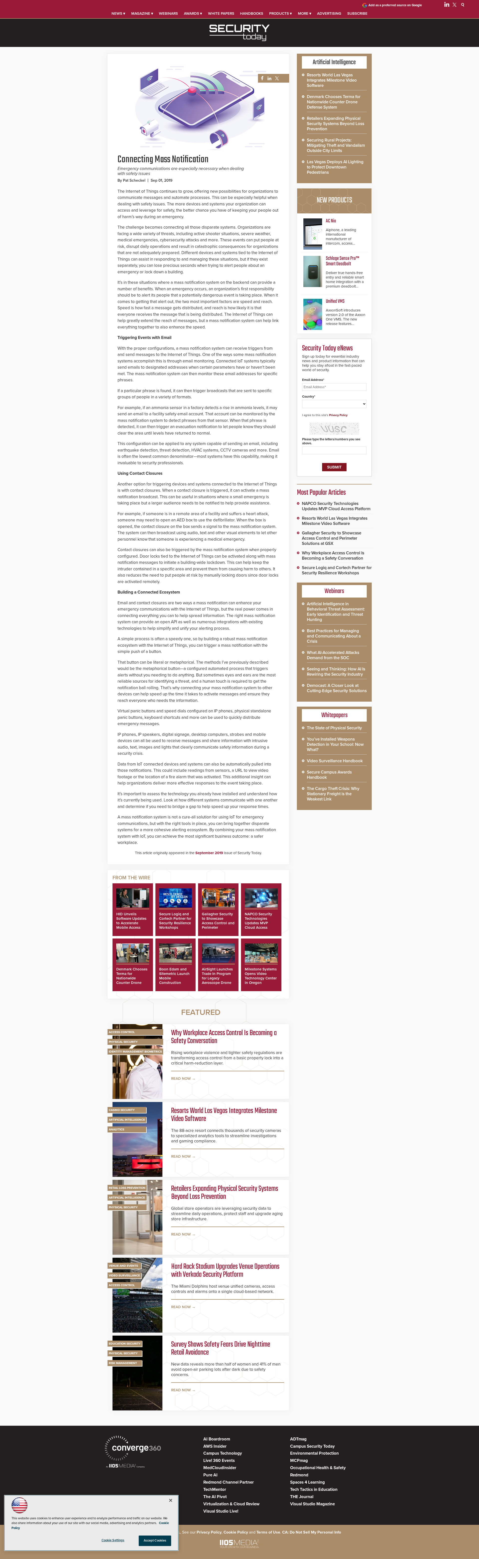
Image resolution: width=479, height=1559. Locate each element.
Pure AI (210, 1475)
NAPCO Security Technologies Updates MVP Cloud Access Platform (258, 923)
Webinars (168, 13)
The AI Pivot (215, 1496)
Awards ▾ (193, 13)
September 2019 (209, 853)
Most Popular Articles (321, 492)
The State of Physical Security (334, 728)
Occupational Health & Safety (318, 1467)
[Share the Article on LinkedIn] (268, 78)
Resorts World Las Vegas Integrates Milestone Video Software (224, 1115)
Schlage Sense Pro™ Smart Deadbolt (342, 261)
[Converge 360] (133, 1449)
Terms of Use (268, 1532)
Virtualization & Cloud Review (231, 1504)
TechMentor (214, 1489)
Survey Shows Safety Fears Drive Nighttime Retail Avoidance (220, 1349)
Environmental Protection (314, 1453)
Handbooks (251, 13)
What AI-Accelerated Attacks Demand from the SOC (333, 655)
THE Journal (301, 1496)
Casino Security (122, 1110)
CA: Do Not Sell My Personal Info (311, 1532)
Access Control (122, 1032)
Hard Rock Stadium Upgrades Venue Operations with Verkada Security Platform (225, 1271)
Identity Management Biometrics (135, 1051)
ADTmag (298, 1439)
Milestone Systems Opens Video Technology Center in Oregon (261, 976)
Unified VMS (335, 301)
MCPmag (299, 1460)
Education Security (125, 1343)
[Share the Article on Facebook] (261, 78)
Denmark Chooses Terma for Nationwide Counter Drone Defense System (131, 978)
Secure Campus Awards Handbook (329, 775)
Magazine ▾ (142, 13)
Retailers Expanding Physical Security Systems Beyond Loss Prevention (224, 1193)
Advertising (329, 13)
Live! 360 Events (219, 1460)
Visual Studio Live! (220, 1511)
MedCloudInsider (219, 1467)
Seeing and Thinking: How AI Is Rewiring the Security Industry (336, 671)
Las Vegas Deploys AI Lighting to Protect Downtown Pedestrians (335, 167)
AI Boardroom (216, 1439)
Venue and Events (123, 1265)
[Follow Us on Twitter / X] (455, 5)
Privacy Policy (338, 415)
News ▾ (118, 13)
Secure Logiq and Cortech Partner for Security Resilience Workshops (175, 921)
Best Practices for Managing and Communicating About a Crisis (334, 636)
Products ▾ (280, 13)
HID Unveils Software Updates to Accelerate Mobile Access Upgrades (131, 923)
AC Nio (331, 221)
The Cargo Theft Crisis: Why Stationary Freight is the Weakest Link (333, 794)
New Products (334, 200)
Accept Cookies (155, 1541)
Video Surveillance (124, 1275)
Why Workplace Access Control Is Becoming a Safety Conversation (224, 1037)
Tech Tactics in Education (314, 1489)
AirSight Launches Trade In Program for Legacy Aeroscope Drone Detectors (217, 978)
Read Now (181, 1078)
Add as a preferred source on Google (395, 5)
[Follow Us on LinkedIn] (446, 5)
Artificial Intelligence (127, 1119)
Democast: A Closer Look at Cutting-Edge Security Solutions (337, 688)
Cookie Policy (236, 1532)
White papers (221, 13)
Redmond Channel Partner (228, 1482)
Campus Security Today (312, 1446)
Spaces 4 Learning (307, 1482)
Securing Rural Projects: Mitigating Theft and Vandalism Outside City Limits (336, 145)
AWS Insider (215, 1446)
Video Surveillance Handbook (335, 761)
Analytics (116, 1129)
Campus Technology (222, 1453)
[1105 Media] (125, 1466)
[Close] (170, 1500)
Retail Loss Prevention (127, 1188)
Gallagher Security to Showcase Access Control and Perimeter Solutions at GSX (218, 923)
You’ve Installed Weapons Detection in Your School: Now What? (335, 744)
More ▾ (304, 13)
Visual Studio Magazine (312, 1504)
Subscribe (357, 13)
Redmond (299, 1475)
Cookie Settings (113, 1540)
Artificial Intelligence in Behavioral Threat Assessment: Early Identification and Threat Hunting (336, 611)
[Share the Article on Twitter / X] (276, 78)
